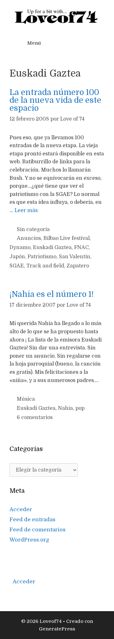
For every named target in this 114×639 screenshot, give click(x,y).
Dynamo (20, 247)
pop (80, 408)
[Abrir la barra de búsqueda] (92, 43)
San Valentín (74, 257)
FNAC (81, 247)
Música (26, 399)
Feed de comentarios (38, 530)
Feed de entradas (32, 520)
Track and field (45, 266)
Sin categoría (33, 229)
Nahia (65, 408)
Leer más (26, 210)
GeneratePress (57, 629)
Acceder (21, 509)
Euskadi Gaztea (52, 247)
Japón (17, 257)
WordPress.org (29, 540)
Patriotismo (42, 257)
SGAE (17, 266)
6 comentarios (35, 417)
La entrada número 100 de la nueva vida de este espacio (55, 100)
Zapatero (77, 266)
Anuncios (29, 238)
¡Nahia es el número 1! (52, 294)
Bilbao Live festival (66, 238)
